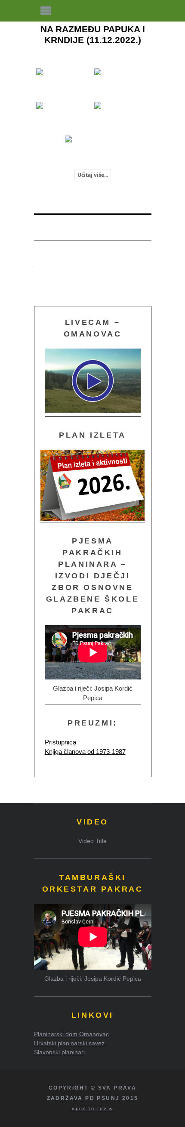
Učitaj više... (92, 175)
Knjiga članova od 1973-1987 (85, 751)
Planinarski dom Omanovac (71, 1034)
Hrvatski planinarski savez (69, 1043)
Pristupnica (60, 742)
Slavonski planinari (59, 1052)
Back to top (90, 1109)
